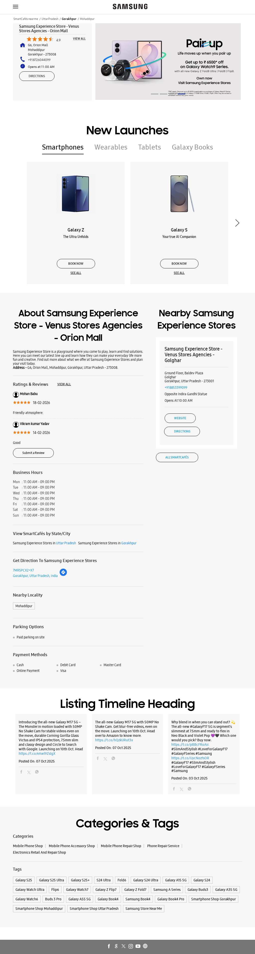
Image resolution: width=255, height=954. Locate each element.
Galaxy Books (192, 147)
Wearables (111, 147)
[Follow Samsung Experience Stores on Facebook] (109, 946)
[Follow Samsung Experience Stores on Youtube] (138, 946)
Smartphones (63, 147)
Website (180, 418)
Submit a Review (33, 453)
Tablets (149, 147)
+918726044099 (39, 60)
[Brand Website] (145, 946)
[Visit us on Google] (116, 946)
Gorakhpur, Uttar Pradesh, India (35, 575)
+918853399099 (176, 387)
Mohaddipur (23, 606)
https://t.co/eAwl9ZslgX (37, 753)
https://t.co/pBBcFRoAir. (190, 744)
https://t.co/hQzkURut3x (114, 740)
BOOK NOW (75, 264)
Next (237, 223)
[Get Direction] (63, 575)
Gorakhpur (69, 19)
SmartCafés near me (25, 19)
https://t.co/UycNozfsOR (190, 758)
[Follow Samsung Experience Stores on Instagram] (131, 946)
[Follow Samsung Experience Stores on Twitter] (124, 946)
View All (79, 39)
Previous (18, 223)
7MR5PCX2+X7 (23, 570)
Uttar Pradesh (50, 19)
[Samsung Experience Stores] (130, 7)
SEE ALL (75, 273)
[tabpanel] (168, 61)
